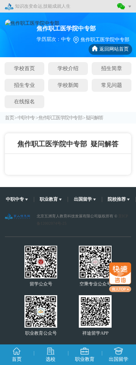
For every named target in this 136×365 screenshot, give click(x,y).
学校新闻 (68, 85)
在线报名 (24, 101)
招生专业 (24, 85)
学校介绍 (68, 68)
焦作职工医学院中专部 (60, 117)
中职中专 (26, 117)
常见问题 (111, 85)
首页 (9, 117)
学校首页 (24, 68)
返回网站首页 (114, 49)
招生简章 (111, 68)
